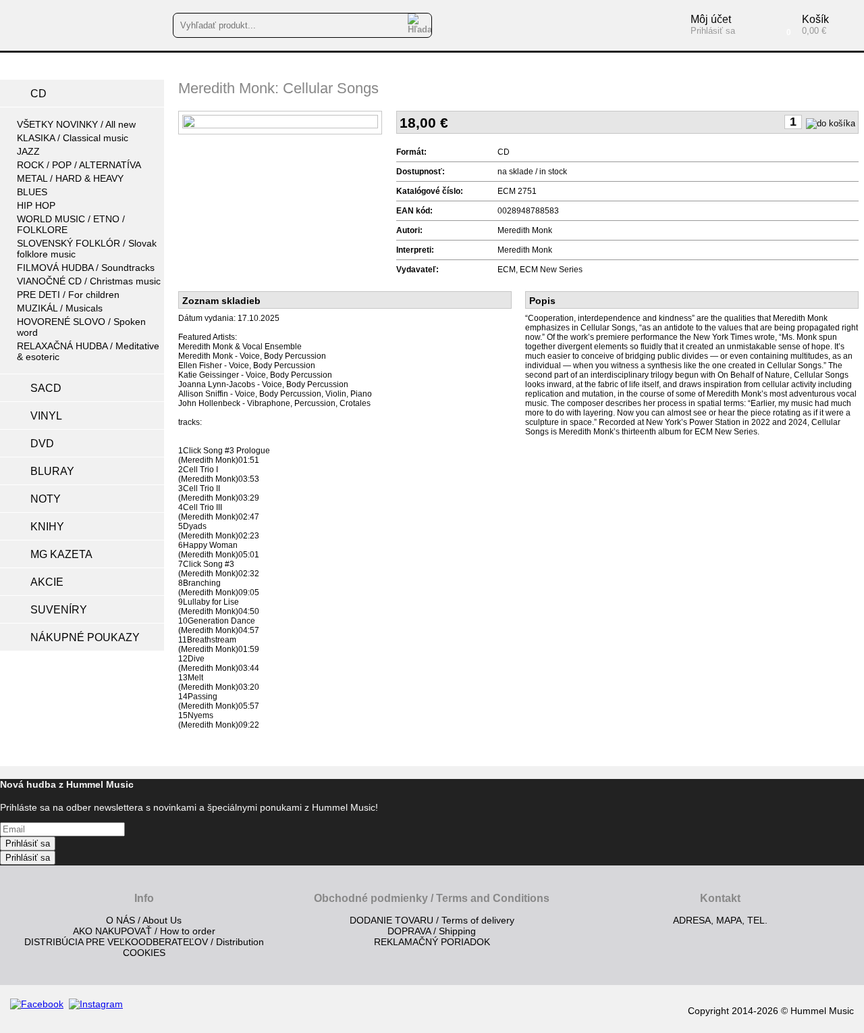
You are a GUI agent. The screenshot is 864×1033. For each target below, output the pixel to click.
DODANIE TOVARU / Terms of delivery (432, 920)
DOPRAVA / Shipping (431, 931)
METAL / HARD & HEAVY (70, 178)
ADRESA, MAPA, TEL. (720, 920)
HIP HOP (36, 205)
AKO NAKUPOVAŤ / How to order (144, 931)
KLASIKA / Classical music (72, 137)
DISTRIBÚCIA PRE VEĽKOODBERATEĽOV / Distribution (144, 941)
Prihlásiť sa (27, 843)
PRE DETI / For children (68, 294)
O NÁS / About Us (144, 920)
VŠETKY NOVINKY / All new (76, 124)
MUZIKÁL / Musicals (60, 308)
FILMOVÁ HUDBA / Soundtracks (86, 267)
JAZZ (28, 151)
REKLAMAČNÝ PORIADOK (432, 941)
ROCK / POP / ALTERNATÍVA (79, 164)
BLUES (32, 191)
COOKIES (144, 952)
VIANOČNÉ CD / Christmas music (89, 281)
